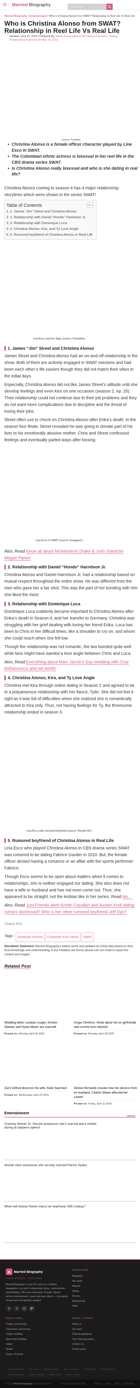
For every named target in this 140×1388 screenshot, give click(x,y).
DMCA (117, 1383)
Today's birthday (14, 1334)
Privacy (98, 1383)
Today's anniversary (16, 1324)
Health (9, 1349)
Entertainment (38, 15)
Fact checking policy (83, 1339)
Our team (77, 1329)
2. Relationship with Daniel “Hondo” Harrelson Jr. (48, 217)
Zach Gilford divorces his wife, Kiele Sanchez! (35, 1088)
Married (31, 4)
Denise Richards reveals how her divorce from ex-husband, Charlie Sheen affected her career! (105, 1092)
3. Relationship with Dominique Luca (38, 223)
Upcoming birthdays (16, 1339)
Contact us (78, 1344)
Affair (75, 1306)
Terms (108, 1383)
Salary (9, 1344)
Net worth (77, 1281)
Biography (77, 1276)
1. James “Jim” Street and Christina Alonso (43, 211)
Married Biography (15, 15)
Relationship (16, 39)
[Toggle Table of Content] (88, 205)
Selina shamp (63, 36)
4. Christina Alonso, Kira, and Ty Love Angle (44, 229)
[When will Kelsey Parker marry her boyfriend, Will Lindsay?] (121, 1222)
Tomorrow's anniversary (18, 1329)
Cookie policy (79, 1349)
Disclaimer (129, 1383)
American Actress (30, 937)
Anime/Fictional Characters (91, 36)
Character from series (63, 937)
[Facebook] (9, 1308)
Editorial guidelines (82, 1334)
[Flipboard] (32, 1308)
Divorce (76, 1296)
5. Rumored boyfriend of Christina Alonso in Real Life (51, 234)
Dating (113, 36)
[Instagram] (24, 1308)
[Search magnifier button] (109, 7)
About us (77, 1324)
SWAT (87, 937)
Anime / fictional (14, 1354)
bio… (127, 896)
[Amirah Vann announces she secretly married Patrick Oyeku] (121, 1180)
